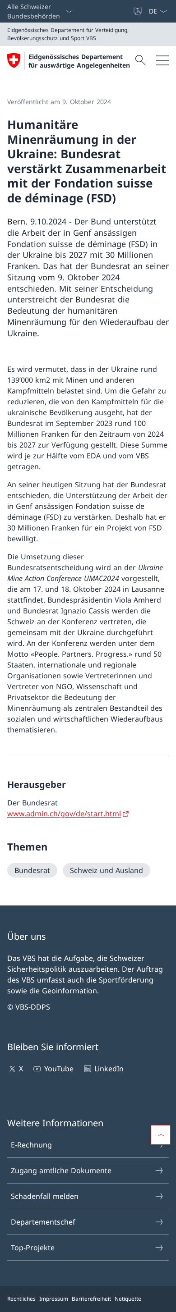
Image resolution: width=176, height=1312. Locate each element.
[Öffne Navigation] (162, 60)
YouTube (58, 1069)
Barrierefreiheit (91, 1299)
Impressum (53, 1299)
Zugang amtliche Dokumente (61, 1170)
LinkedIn (109, 1069)
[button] (161, 1135)
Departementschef (43, 1222)
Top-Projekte (33, 1248)
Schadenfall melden (45, 1196)
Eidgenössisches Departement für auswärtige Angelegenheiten (79, 60)
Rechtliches (21, 1299)
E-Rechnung (31, 1145)
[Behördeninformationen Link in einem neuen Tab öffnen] (128, 11)
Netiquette (128, 1299)
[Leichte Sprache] (138, 11)
